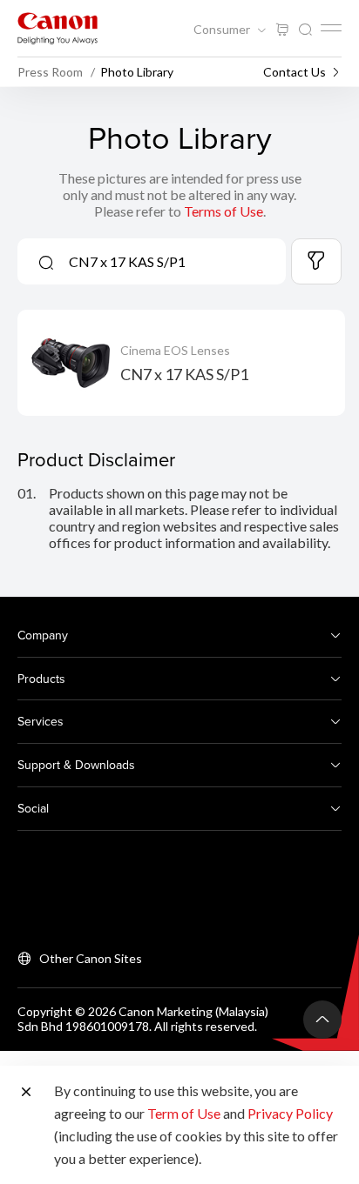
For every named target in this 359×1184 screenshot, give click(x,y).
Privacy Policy (290, 1113)
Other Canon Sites (90, 958)
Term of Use (183, 1113)
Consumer (223, 30)
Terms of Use (223, 211)
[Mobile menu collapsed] (331, 27)
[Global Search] (305, 30)
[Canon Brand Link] (57, 28)
